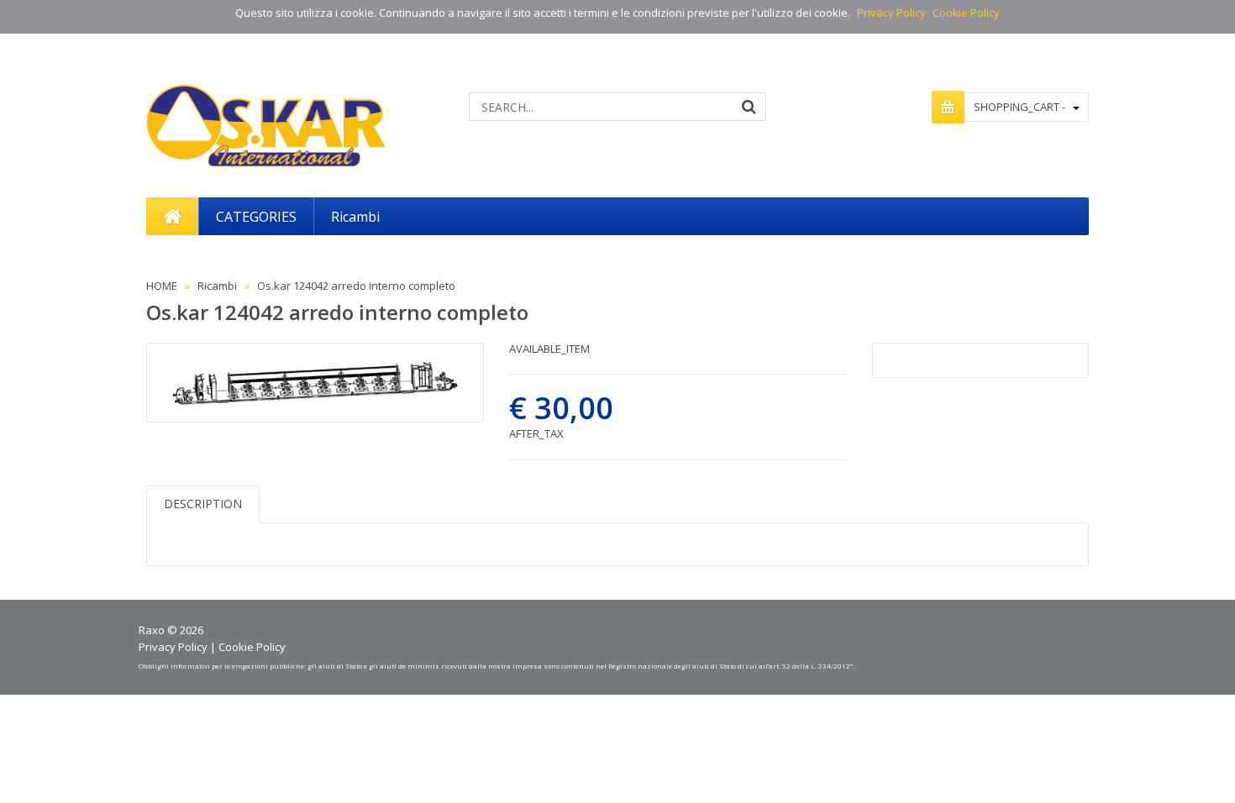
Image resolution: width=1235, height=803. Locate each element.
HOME (161, 285)
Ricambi (217, 285)
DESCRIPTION (203, 504)
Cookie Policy (966, 12)
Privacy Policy (891, 12)
